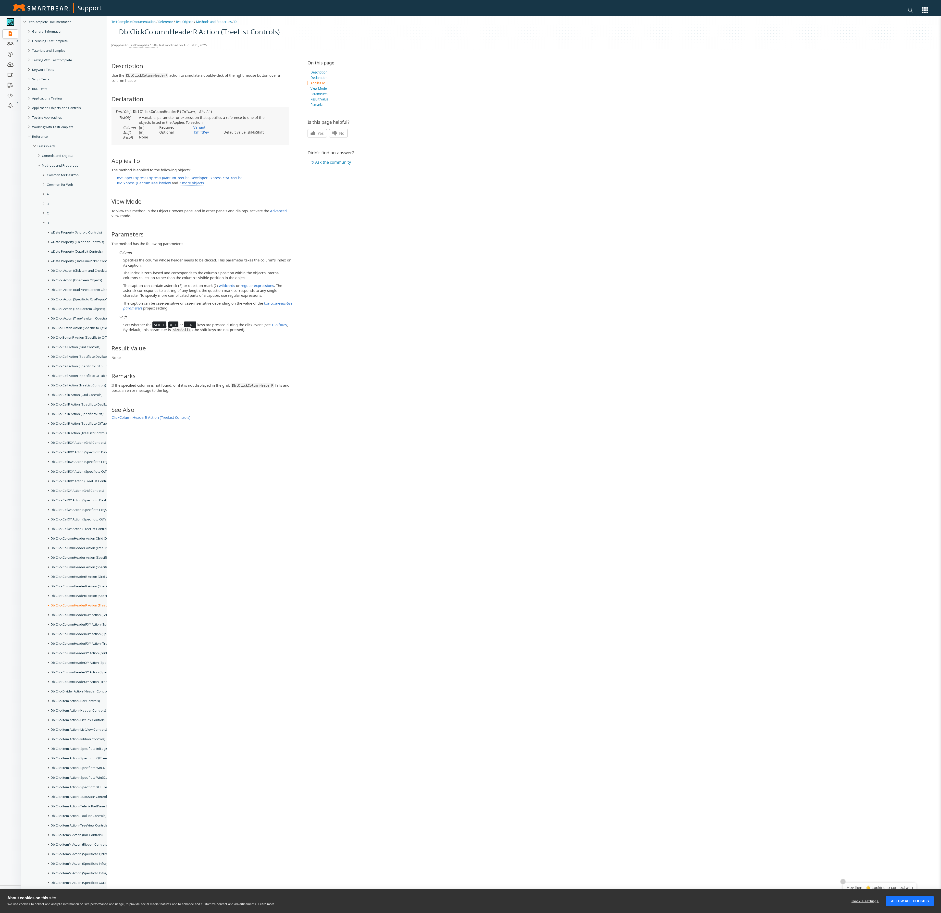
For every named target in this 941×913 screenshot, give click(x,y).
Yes (320, 133)
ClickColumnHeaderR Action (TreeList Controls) (150, 417)
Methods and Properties (214, 22)
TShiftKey (201, 132)
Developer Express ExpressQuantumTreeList (152, 177)
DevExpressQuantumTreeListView (143, 183)
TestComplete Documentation (49, 22)
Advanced (278, 210)
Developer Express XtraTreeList (216, 177)
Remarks (316, 104)
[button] (925, 10)
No (341, 133)
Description (318, 72)
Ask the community (333, 162)
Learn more (266, 904)
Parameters (318, 94)
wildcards (227, 285)
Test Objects (184, 22)
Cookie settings (865, 901)
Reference (165, 22)
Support (89, 7)
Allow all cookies (910, 901)
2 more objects (191, 183)
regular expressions (257, 285)
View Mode (318, 88)
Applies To (317, 83)
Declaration (318, 77)
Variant (199, 127)
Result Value (319, 99)
